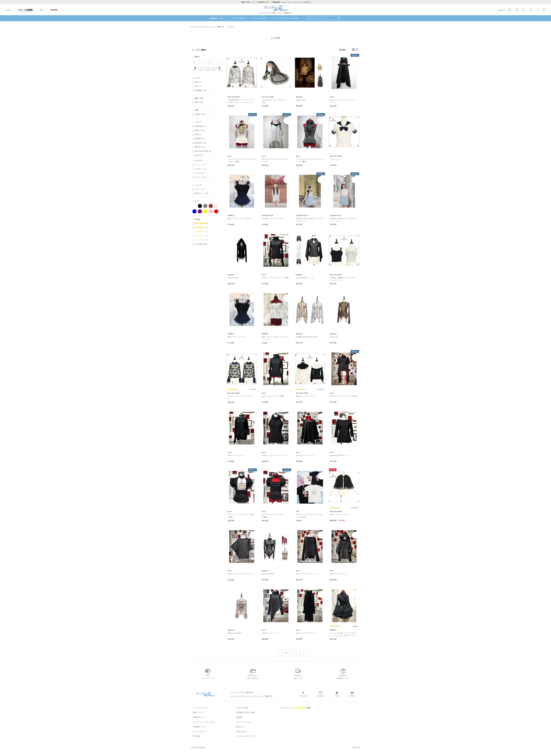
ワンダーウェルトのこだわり (204, 722)
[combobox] (323, 18)
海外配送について (200, 717)
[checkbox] (194, 206)
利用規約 (239, 717)
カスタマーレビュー (287, 707)
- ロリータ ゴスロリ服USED (241, 692)
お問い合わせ (241, 731)
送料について (198, 712)
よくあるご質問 (242, 707)
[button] (353, 49)
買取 (41, 9)
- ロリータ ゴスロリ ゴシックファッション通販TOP (251, 696)
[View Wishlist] (509, 10)
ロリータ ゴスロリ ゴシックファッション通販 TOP (207, 27)
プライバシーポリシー (244, 722)
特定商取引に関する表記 (245, 712)
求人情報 (196, 736)
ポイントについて (200, 731)
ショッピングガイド (200, 707)
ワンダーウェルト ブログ (245, 736)
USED (8, 9)
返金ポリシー (241, 726)
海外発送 (54, 9)
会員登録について (200, 726)
